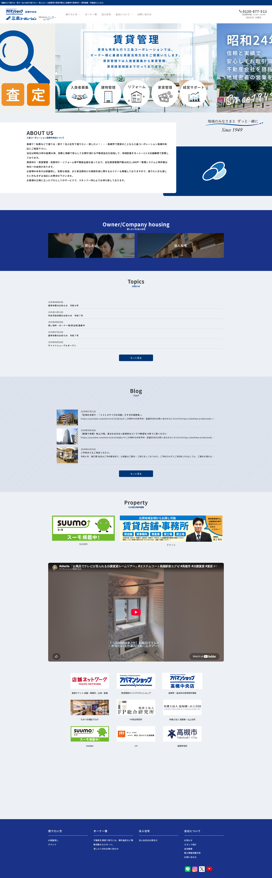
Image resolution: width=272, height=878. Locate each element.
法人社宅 (106, 14)
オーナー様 (91, 14)
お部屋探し (53, 840)
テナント (52, 844)
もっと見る (136, 357)
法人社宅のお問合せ (148, 840)
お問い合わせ (144, 14)
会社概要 (188, 848)
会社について (122, 14)
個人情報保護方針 (192, 852)
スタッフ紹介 (190, 844)
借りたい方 (71, 14)
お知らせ (188, 840)
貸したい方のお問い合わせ (106, 848)
